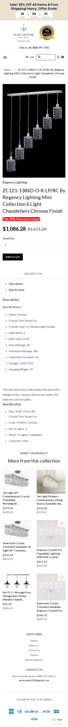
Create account (62, 57)
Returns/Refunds (34, 660)
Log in (58, 57)
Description (33, 273)
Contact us (34, 650)
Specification (16, 289)
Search (34, 640)
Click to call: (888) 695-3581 (34, 47)
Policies (34, 655)
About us (34, 645)
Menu (5, 57)
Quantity (8, 238)
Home (7, 69)
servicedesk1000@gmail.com (34, 680)
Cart (31, 56)
